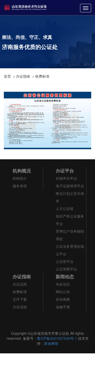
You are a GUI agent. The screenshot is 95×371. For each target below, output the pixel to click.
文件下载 (20, 299)
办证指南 (23, 76)
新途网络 (51, 343)
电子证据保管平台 (70, 185)
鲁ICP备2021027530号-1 (57, 338)
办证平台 (65, 170)
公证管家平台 (66, 268)
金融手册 (63, 306)
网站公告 (63, 291)
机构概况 (22, 170)
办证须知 (20, 306)
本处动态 (63, 284)
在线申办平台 (66, 178)
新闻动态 (65, 276)
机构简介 (20, 178)
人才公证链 (64, 208)
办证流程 (20, 284)
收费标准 (42, 76)
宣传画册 (63, 299)
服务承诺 (20, 185)
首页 (7, 76)
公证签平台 (64, 261)
